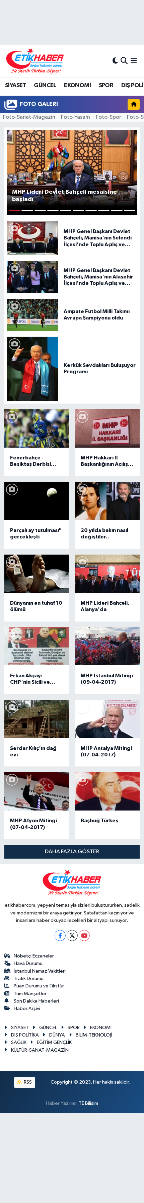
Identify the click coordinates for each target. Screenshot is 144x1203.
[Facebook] (60, 935)
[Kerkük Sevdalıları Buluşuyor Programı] (32, 368)
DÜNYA (57, 1035)
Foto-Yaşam (75, 117)
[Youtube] (84, 935)
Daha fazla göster (72, 852)
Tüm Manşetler (30, 993)
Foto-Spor (108, 117)
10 (129, 210)
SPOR (106, 85)
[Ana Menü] (134, 61)
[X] (72, 935)
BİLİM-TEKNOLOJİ (94, 1035)
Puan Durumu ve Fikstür (39, 985)
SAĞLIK (18, 1042)
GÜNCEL (45, 85)
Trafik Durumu (29, 978)
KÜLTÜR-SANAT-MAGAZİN (40, 1050)
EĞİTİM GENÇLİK (54, 1042)
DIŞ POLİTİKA (25, 1035)
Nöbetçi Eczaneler (34, 955)
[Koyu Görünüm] (115, 61)
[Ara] (124, 61)
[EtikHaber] (35, 61)
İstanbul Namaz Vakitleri (40, 971)
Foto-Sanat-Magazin (29, 117)
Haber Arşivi (27, 1008)
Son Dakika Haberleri (36, 1001)
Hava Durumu (28, 963)
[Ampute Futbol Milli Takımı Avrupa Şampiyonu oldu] (32, 314)
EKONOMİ (77, 85)
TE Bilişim (88, 1103)
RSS (27, 1082)
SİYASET (15, 85)
